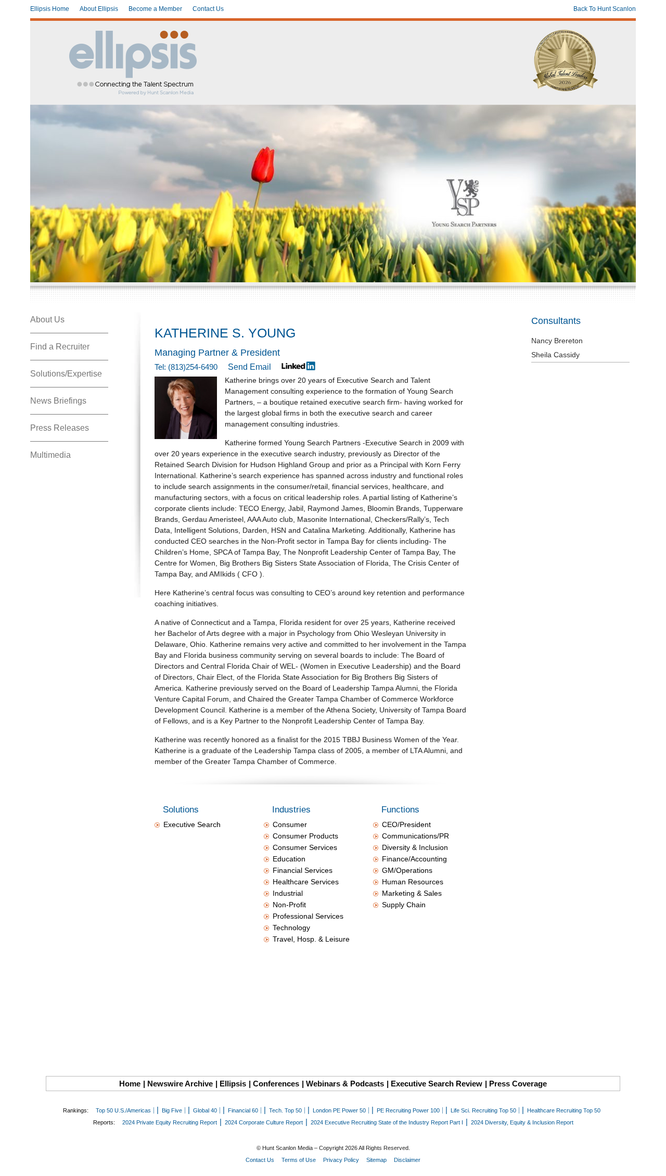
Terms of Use (298, 1160)
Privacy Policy (341, 1160)
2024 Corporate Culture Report (264, 1122)
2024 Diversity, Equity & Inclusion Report (522, 1122)
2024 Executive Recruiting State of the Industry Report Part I (387, 1122)
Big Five (172, 1110)
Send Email (249, 366)
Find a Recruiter (59, 346)
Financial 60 (243, 1110)
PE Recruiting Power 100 (408, 1110)
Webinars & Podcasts (345, 1083)
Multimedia (50, 455)
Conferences (276, 1083)
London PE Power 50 (339, 1110)
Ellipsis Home (49, 8)
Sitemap (376, 1160)
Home (129, 1083)
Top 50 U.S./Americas (123, 1110)
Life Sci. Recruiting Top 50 (483, 1110)
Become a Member (155, 8)
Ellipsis (233, 1083)
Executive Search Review (436, 1083)
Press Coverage (518, 1083)
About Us (47, 319)
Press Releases (59, 427)
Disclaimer (407, 1160)
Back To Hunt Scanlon (604, 8)
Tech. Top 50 (285, 1110)
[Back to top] (651, 1161)
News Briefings (58, 400)
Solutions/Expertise (66, 373)
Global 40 (205, 1110)
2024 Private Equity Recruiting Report (169, 1122)
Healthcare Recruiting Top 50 (563, 1110)
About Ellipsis (99, 8)
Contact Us (208, 8)
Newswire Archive (180, 1083)
